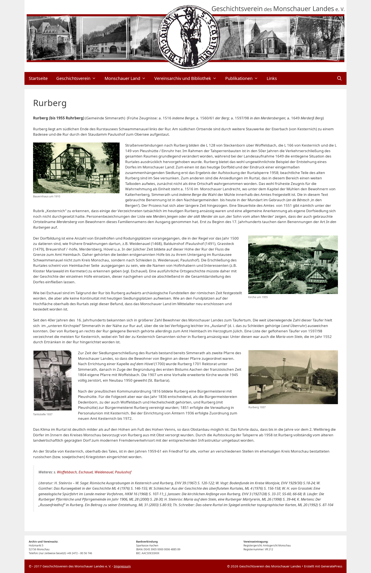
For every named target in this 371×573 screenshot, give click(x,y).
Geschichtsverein (73, 78)
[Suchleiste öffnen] (339, 78)
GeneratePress (331, 566)
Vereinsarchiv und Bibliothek (182, 78)
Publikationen (238, 78)
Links (272, 78)
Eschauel (86, 472)
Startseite (38, 78)
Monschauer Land (122, 78)
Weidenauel (103, 472)
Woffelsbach (67, 472)
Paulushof (123, 472)
